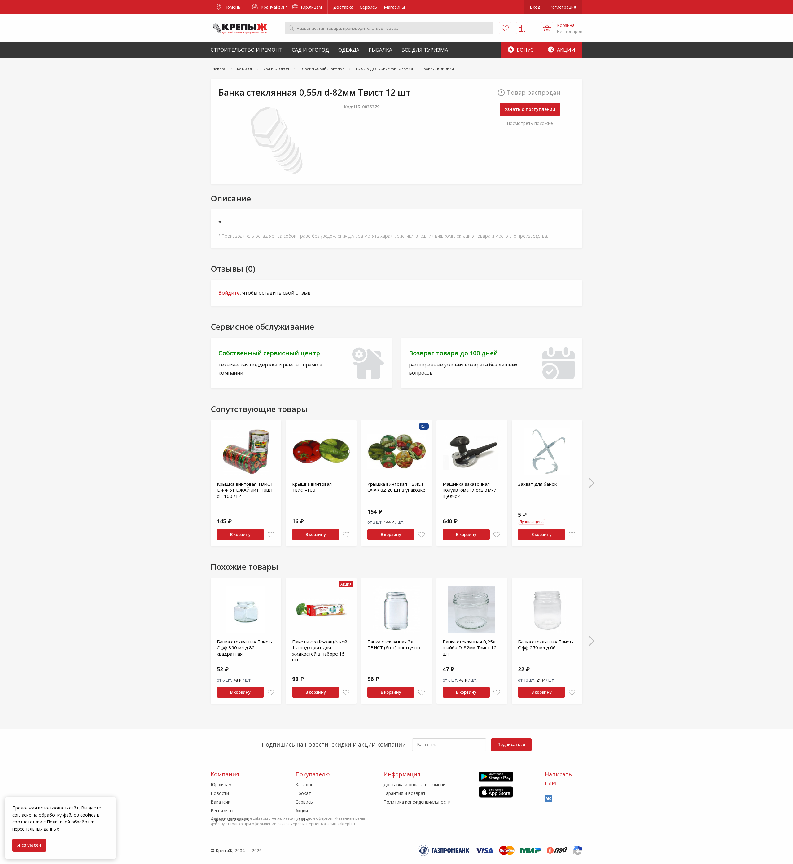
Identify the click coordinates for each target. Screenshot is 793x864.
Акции (565, 49)
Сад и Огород (310, 49)
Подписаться (511, 744)
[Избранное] (505, 28)
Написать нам (558, 778)
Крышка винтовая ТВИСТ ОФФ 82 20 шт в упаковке (396, 487)
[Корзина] (547, 28)
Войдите (229, 292)
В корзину (240, 534)
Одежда (348, 49)
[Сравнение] (522, 28)
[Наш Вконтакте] (548, 799)
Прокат (303, 793)
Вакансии (220, 802)
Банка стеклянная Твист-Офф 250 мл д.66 (545, 644)
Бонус (524, 49)
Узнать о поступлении (530, 109)
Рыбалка (380, 49)
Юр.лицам (311, 7)
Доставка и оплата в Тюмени (414, 784)
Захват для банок (537, 484)
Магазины (394, 7)
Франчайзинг (273, 7)
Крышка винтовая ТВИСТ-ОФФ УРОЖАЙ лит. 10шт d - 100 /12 (246, 490)
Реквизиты (222, 811)
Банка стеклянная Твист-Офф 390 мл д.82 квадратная (244, 647)
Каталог (304, 784)
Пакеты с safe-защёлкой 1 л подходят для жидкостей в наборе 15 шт (319, 650)
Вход (535, 7)
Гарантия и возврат (404, 793)
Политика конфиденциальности (417, 802)
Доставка (343, 7)
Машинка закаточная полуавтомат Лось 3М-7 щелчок (469, 490)
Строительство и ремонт (247, 49)
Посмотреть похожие (530, 123)
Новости (220, 793)
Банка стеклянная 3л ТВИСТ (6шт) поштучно (393, 644)
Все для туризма (424, 49)
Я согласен (29, 845)
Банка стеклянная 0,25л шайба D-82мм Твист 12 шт (470, 647)
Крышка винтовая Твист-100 (312, 487)
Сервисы (369, 7)
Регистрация (563, 7)
